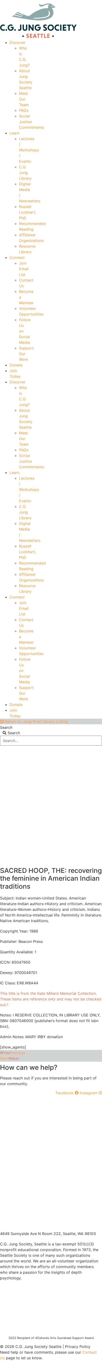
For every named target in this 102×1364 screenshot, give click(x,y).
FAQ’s (23, 110)
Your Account (31, 1)
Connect (17, 257)
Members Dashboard (67, 1)
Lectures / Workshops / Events (29, 150)
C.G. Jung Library (25, 173)
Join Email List (24, 269)
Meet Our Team (24, 99)
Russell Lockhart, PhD (27, 212)
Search (6, 727)
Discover (17, 42)
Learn (14, 133)
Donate (16, 365)
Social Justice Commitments (31, 122)
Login (97, 1)
